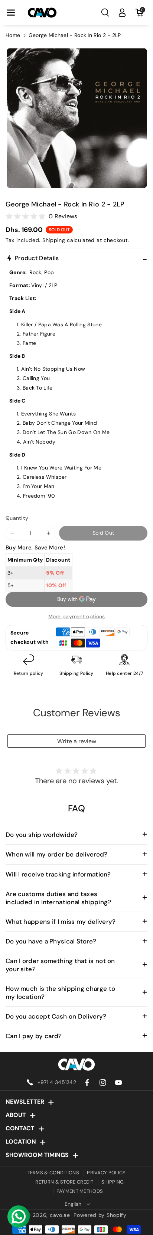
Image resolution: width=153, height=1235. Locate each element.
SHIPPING (112, 1182)
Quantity (17, 518)
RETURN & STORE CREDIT (64, 1182)
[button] (11, 12)
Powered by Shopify (100, 1215)
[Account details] (122, 12)
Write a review (76, 741)
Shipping (53, 240)
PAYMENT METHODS (79, 1191)
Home (13, 35)
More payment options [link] (76, 616)
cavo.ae (60, 1215)
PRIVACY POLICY (106, 1173)
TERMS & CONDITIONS (53, 1173)
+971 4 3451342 (57, 1082)
